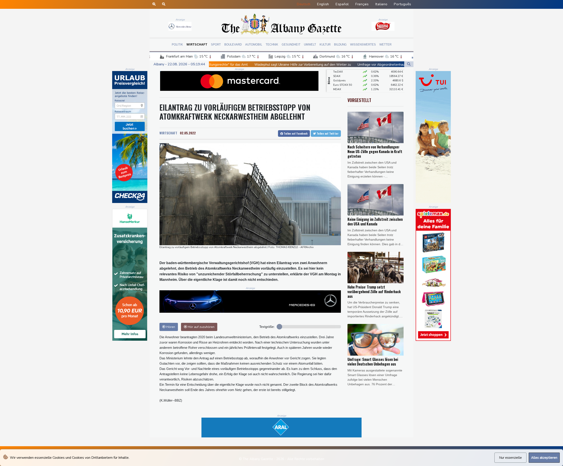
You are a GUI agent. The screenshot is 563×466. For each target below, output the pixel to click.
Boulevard (233, 44)
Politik (177, 44)
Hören (170, 327)
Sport (216, 44)
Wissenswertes (363, 44)
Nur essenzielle (510, 457)
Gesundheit (291, 44)
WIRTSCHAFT (168, 132)
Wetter (385, 44)
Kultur (325, 44)
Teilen (295, 133)
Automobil (253, 44)
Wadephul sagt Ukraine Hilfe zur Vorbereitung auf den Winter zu (241, 64)
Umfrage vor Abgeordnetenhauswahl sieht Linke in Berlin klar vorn (345, 64)
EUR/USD (339, 89)
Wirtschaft (196, 44)
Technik (272, 44)
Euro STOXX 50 (342, 76)
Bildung (340, 44)
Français (362, 4)
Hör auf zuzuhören (200, 327)
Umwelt (310, 44)
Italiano (381, 4)
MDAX (337, 81)
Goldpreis (339, 72)
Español (342, 4)
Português (402, 4)
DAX (336, 85)
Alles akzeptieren (544, 457)
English (323, 4)
